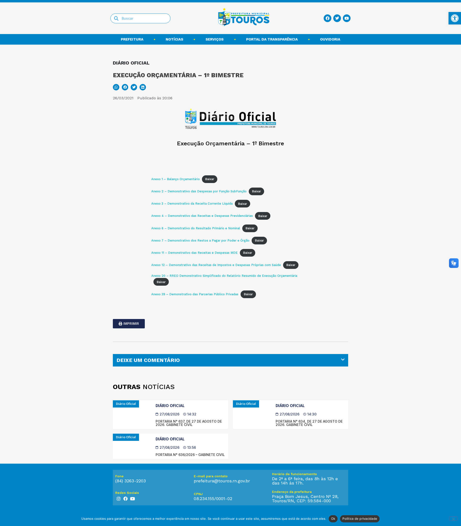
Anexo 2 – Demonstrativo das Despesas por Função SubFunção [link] (199, 191)
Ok (333, 518)
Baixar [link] (209, 179)
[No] (453, 518)
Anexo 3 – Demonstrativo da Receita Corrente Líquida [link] (192, 204)
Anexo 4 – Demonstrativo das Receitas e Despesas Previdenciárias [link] (202, 216)
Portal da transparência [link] (272, 39)
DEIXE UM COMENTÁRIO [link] (148, 360)
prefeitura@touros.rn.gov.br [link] (222, 480)
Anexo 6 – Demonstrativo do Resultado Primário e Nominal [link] (195, 228)
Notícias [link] (174, 39)
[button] (116, 87)
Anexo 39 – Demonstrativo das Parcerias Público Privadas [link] (194, 294)
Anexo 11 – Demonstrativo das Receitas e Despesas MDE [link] (194, 252)
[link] (455, 18)
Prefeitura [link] (132, 39)
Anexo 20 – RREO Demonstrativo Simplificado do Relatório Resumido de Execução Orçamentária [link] (224, 276)
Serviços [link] (215, 39)
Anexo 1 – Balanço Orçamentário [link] (175, 179)
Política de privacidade (359, 518)
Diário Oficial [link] (170, 405)
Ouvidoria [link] (330, 39)
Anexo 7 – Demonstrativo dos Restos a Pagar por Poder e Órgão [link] (200, 240)
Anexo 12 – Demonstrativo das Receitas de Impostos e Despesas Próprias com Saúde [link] (216, 265)
